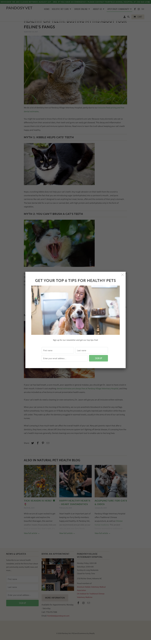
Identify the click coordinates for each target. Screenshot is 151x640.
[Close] (122, 274)
